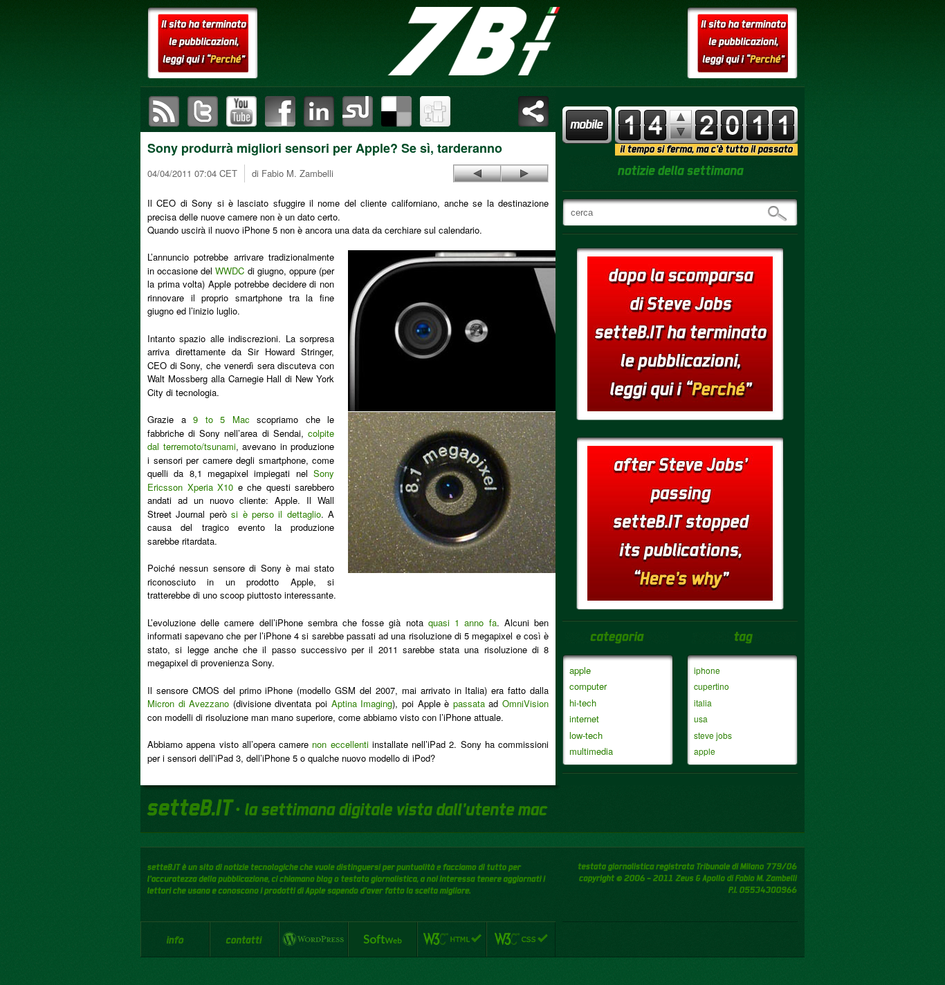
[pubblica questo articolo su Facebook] (280, 111)
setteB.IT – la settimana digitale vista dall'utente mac (472, 41)
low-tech (586, 735)
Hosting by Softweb (382, 939)
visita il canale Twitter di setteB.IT (202, 111)
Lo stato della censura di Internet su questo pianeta (524, 173)
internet (584, 718)
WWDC (229, 270)
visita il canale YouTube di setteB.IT (241, 111)
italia (703, 703)
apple (580, 670)
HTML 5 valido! (452, 939)
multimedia (591, 751)
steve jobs (713, 735)
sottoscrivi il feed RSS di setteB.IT (164, 111)
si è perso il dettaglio (276, 513)
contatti (244, 939)
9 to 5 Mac (221, 419)
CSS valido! (521, 939)
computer (588, 686)
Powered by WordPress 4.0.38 (313, 939)
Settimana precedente (681, 131)
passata (469, 703)
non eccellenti (340, 744)
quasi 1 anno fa (462, 622)
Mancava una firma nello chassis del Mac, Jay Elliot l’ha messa (477, 173)
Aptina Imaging (362, 703)
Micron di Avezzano (188, 703)
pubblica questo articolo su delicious (396, 111)
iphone (707, 670)
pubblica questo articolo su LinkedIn (319, 111)
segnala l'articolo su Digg (435, 111)
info (175, 939)
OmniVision (525, 703)
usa (701, 718)
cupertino (711, 686)
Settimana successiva (681, 117)
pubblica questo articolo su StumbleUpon (357, 111)
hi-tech (582, 702)
